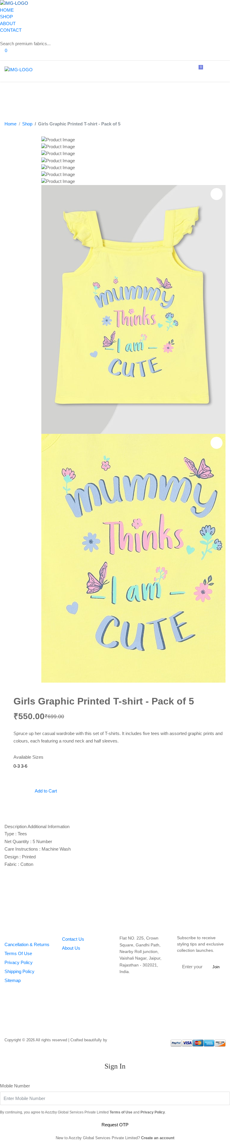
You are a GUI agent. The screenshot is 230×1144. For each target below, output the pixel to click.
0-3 (16, 766)
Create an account (157, 1138)
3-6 (24, 766)
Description (15, 826)
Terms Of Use (18, 953)
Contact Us (73, 939)
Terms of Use (121, 1112)
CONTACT (11, 30)
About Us (71, 948)
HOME (7, 10)
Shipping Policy (19, 971)
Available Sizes (28, 757)
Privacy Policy (18, 962)
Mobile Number (15, 1085)
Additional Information (48, 826)
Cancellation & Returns (26, 944)
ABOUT (8, 23)
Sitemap (12, 980)
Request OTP (115, 1124)
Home (10, 123)
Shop (27, 123)
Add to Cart (45, 790)
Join (216, 967)
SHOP (6, 16)
